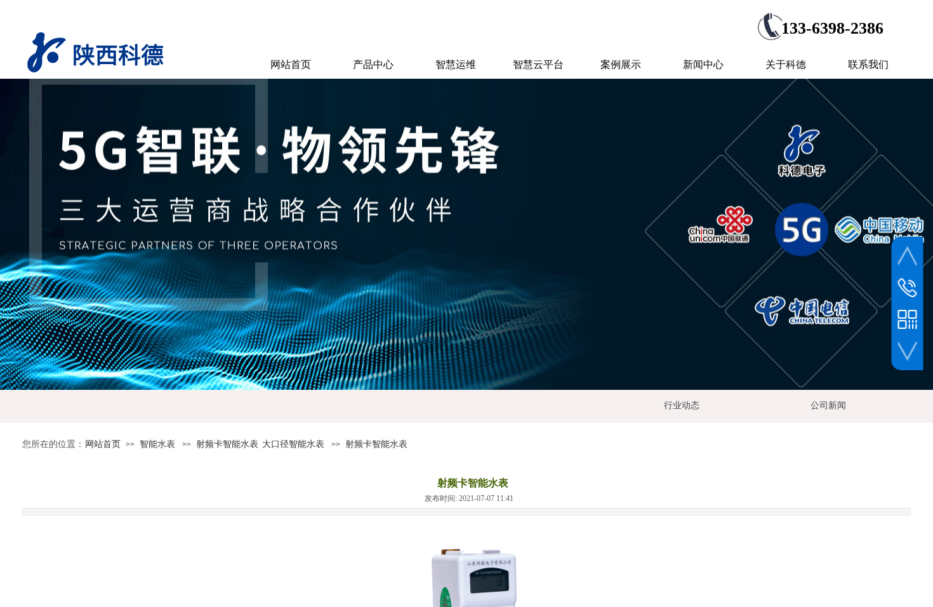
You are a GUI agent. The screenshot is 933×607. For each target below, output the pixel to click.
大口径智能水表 (293, 444)
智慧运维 (455, 64)
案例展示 (620, 64)
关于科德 (785, 64)
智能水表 (157, 444)
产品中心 (373, 64)
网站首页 (103, 444)
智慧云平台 (538, 64)
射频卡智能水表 (227, 444)
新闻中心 (703, 64)
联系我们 (868, 64)
